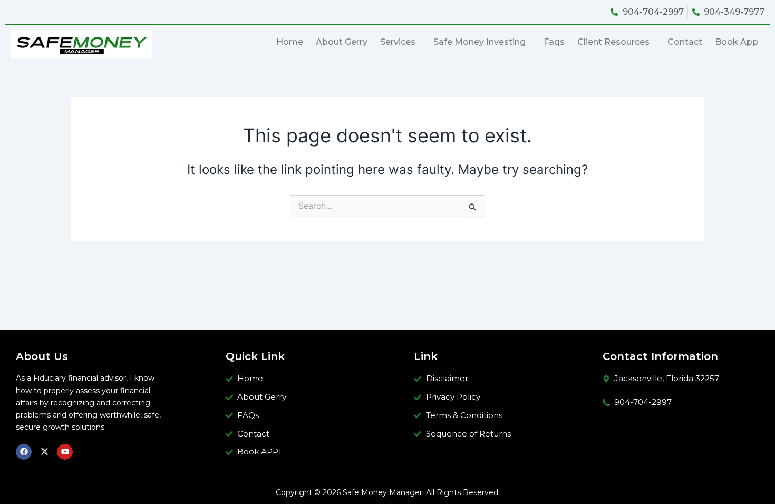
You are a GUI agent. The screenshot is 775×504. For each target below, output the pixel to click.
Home (289, 42)
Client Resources (613, 42)
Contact (684, 42)
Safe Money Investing (479, 42)
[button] (400, 42)
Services (397, 42)
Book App (736, 42)
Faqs (554, 42)
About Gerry (341, 42)
